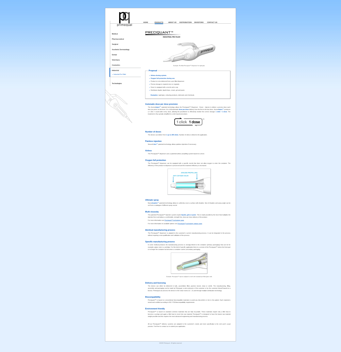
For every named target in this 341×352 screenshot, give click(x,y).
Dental (114, 55)
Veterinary (116, 60)
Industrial (115, 70)
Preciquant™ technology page (174, 220)
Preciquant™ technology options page (190, 223)
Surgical (115, 44)
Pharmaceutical (118, 39)
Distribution (185, 19)
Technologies (117, 83)
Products (159, 19)
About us (172, 19)
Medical (115, 34)
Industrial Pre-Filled (119, 74)
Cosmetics (116, 65)
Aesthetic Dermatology (120, 50)
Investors (199, 19)
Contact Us (212, 19)
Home (145, 19)
